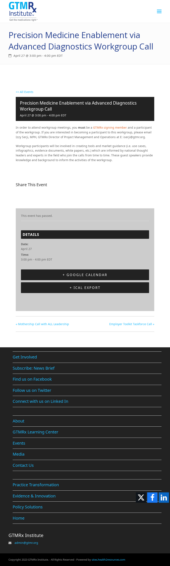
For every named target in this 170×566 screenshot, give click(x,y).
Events (19, 443)
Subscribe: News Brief (34, 368)
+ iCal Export (85, 287)
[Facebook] (20, 198)
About (18, 421)
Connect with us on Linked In (40, 401)
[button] (159, 11)
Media (18, 454)
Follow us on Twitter (32, 390)
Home (18, 518)
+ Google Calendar (85, 275)
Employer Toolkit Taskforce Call (131, 324)
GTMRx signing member (110, 127)
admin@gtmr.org (26, 543)
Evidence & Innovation (34, 496)
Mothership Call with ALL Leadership (42, 324)
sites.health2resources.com (108, 559)
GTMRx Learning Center (35, 432)
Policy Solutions (28, 507)
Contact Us (23, 465)
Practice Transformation (36, 485)
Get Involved (25, 357)
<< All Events (24, 92)
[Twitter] (30, 198)
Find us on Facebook (32, 379)
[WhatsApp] (51, 198)
